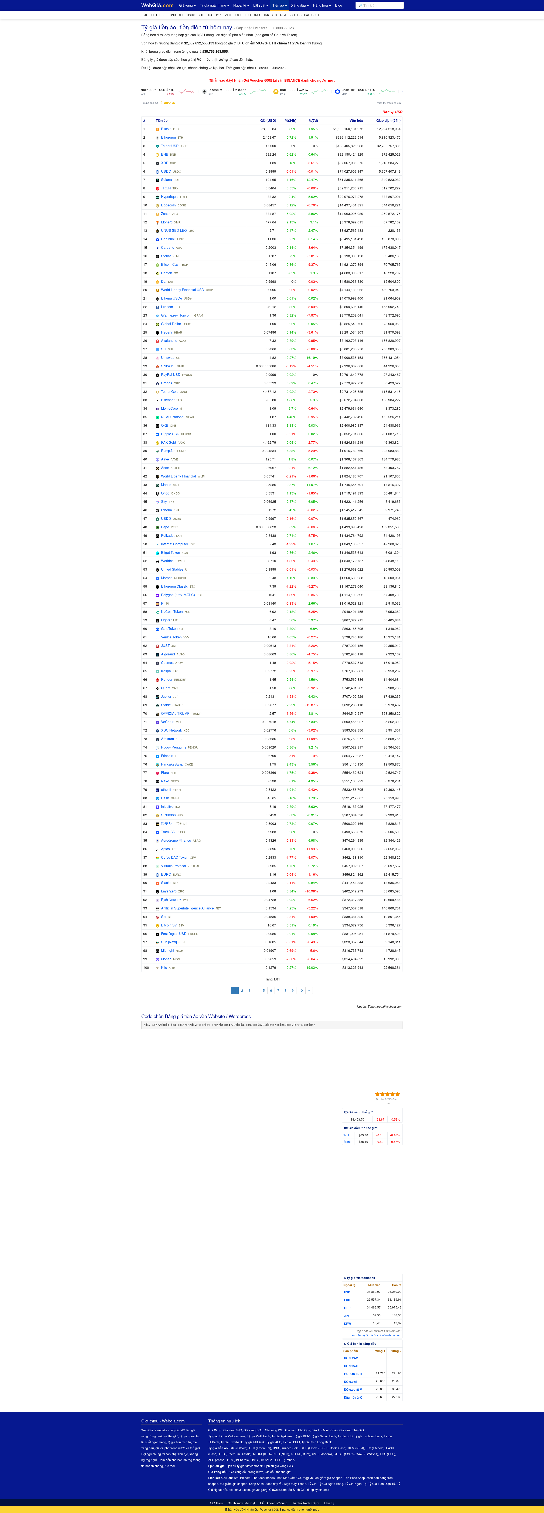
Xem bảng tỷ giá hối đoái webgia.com (376, 1335)
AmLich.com (242, 1478)
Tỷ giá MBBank (254, 1442)
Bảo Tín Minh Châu (325, 1430)
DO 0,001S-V (353, 1389)
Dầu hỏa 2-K (353, 1397)
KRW (347, 1323)
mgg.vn (308, 1478)
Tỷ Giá (312, 1484)
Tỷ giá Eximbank (232, 1442)
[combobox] (380, 5)
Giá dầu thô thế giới (278, 1472)
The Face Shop (354, 1478)
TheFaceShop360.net (267, 1478)
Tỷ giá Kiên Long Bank (317, 1442)
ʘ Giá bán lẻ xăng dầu (360, 1343)
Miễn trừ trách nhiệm (389, 102)
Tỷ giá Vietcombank (232, 1436)
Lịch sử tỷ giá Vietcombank (245, 1466)
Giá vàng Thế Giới (351, 1430)
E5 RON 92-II (353, 1374)
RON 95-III (351, 1366)
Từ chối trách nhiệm (305, 1503)
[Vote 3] (387, 1094)
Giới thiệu (216, 1503)
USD (347, 1292)
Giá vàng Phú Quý (297, 1430)
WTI (346, 1135)
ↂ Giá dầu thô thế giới (361, 1128)
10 (301, 990)
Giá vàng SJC (232, 1430)
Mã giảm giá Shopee (328, 1478)
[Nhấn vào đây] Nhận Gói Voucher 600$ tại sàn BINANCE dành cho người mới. (272, 80)
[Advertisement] (268, 1061)
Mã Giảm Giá (292, 1478)
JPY (347, 1316)
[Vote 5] (397, 1094)
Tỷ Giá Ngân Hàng (330, 1484)
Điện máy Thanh (295, 1484)
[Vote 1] (377, 1094)
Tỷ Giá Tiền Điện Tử (381, 1484)
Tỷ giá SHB (345, 1436)
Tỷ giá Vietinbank (258, 1436)
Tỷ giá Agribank (282, 1436)
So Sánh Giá (296, 1489)
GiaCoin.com (278, 1489)
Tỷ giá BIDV (301, 1436)
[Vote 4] (392, 1094)
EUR (347, 1300)
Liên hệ (329, 1503)
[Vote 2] (382, 1094)
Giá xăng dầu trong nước (246, 1472)
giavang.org (260, 1489)
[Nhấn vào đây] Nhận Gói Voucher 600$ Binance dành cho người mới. (272, 1509)
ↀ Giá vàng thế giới (359, 1112)
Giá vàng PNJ (274, 1430)
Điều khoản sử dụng (273, 1503)
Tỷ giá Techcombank (368, 1436)
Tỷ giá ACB (273, 1442)
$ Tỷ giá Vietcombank (359, 1278)
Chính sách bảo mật (241, 1503)
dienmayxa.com (239, 1489)
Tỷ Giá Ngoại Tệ (356, 1484)
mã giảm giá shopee (233, 1484)
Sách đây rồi (273, 1484)
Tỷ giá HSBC (291, 1442)
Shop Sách (256, 1484)
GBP (347, 1308)
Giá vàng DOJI (253, 1430)
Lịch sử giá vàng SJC (278, 1466)
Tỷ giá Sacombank (323, 1436)
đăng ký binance (318, 1489)
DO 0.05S (350, 1381)
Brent (347, 1141)
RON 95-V (351, 1358)
